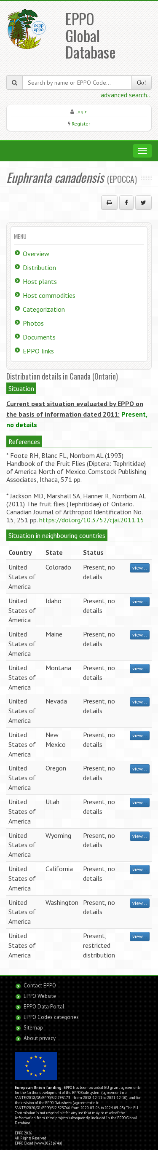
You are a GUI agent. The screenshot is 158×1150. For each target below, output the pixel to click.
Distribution (39, 267)
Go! (141, 82)
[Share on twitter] (143, 202)
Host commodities (49, 295)
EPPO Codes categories (51, 1017)
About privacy (40, 1038)
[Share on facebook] (126, 202)
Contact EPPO (40, 985)
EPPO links (38, 351)
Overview (36, 253)
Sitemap (33, 1027)
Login (81, 111)
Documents (39, 337)
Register (81, 123)
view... (139, 567)
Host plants (40, 281)
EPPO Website (40, 996)
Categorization (44, 309)
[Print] (109, 202)
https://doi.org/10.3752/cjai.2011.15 (91, 520)
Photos (33, 323)
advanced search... (126, 95)
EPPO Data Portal (44, 1006)
